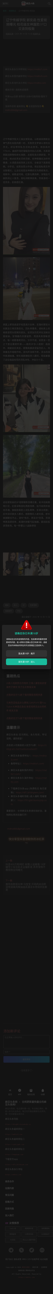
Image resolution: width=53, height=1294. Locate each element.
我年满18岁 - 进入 (26, 661)
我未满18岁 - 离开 (26, 653)
